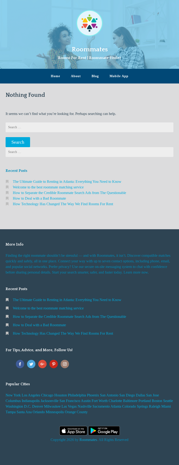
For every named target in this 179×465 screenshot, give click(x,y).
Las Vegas (69, 406)
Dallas (140, 395)
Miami (166, 406)
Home (55, 76)
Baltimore (130, 401)
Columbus (13, 401)
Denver (37, 406)
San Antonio (109, 395)
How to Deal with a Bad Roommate (39, 198)
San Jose (152, 395)
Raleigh (154, 406)
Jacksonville (50, 401)
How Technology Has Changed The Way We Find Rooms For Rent (63, 204)
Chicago (47, 395)
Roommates (90, 49)
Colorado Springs (135, 406)
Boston (157, 401)
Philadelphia (77, 395)
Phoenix (93, 395)
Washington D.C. (18, 406)
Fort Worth (100, 401)
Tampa (11, 412)
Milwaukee (52, 406)
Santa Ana (24, 412)
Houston (60, 395)
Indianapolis (31, 401)
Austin (86, 401)
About (76, 76)
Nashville (85, 406)
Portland (144, 401)
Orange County (76, 412)
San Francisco (69, 401)
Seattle (168, 401)
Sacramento (101, 406)
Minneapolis (55, 412)
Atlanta (115, 406)
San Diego (127, 395)
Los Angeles (31, 395)
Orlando (39, 412)
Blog (95, 76)
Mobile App (119, 76)
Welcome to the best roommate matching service (48, 187)
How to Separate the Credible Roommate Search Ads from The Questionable (69, 193)
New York (13, 395)
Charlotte (115, 401)
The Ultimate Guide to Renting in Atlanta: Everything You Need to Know (67, 182)
